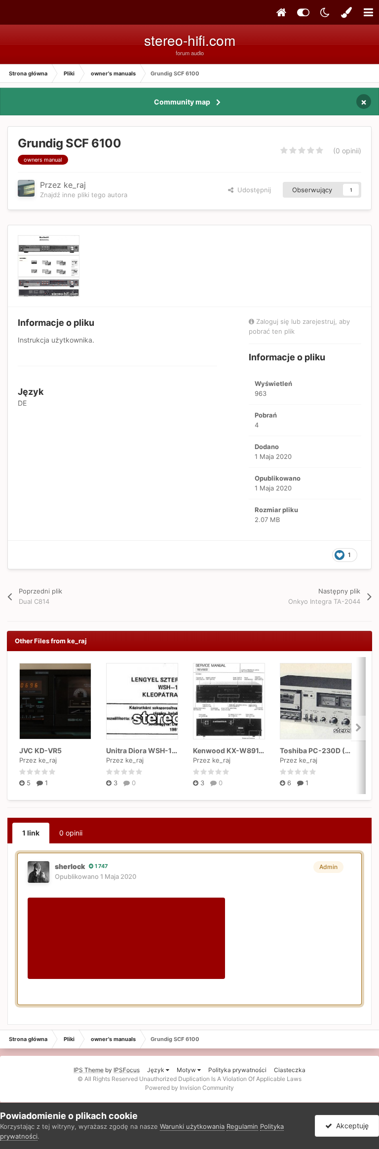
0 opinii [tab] (70, 833)
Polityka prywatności (237, 1070)
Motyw (187, 1070)
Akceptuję (350, 1125)
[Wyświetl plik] (55, 701)
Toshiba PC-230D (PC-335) (327, 750)
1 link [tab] (30, 833)
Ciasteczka (289, 1070)
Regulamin (242, 1126)
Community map (182, 102)
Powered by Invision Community (189, 1087)
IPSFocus (127, 1070)
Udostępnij (252, 190)
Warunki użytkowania (192, 1126)
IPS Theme (89, 1070)
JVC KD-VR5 (40, 750)
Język (156, 1070)
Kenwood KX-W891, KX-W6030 (247, 750)
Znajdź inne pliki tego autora (83, 195)
